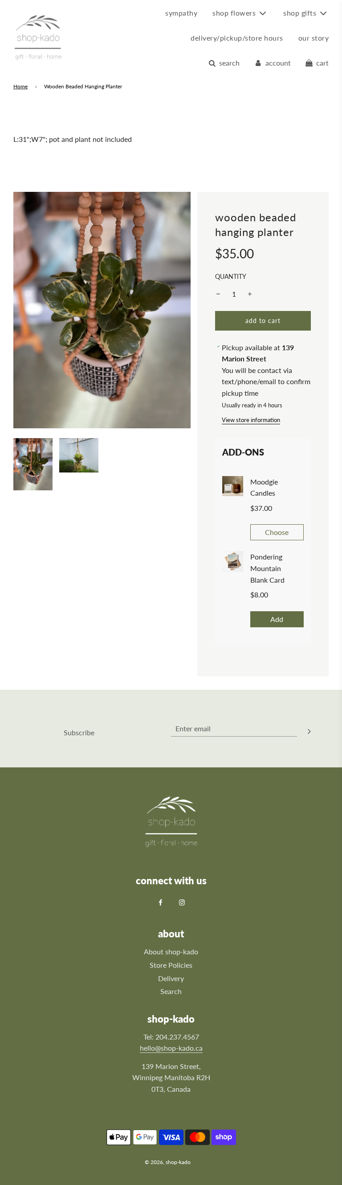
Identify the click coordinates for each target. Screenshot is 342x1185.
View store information (251, 419)
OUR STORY (313, 37)
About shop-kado (171, 951)
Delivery (171, 978)
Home (20, 86)
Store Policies (171, 965)
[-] (218, 294)
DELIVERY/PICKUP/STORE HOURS (237, 37)
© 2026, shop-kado (168, 1162)
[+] (250, 294)
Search (171, 991)
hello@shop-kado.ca (171, 1048)
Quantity (230, 276)
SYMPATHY (181, 12)
